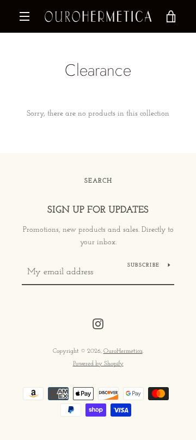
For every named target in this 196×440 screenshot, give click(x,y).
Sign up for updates (98, 210)
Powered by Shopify (98, 364)
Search (98, 181)
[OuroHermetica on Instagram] (98, 324)
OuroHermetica (123, 351)
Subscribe (143, 265)
